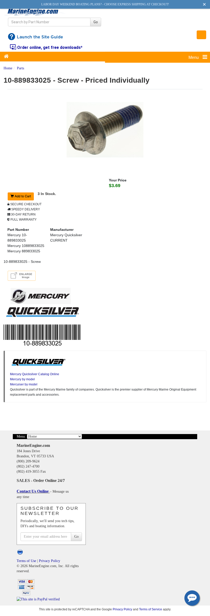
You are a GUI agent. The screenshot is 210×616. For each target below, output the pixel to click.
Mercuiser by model (23, 384)
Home (8, 68)
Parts (20, 68)
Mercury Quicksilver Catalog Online (34, 374)
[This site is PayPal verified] (39, 599)
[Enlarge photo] (22, 276)
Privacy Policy (49, 561)
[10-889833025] (105, 129)
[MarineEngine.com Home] (35, 12)
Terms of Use (26, 561)
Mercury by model (22, 379)
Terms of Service (150, 609)
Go (95, 22)
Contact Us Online (33, 491)
